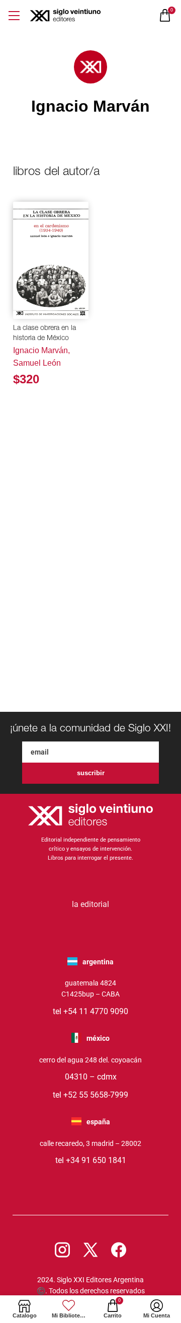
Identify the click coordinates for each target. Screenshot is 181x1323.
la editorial (90, 904)
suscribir (91, 773)
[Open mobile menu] (14, 15)
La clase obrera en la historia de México (44, 333)
